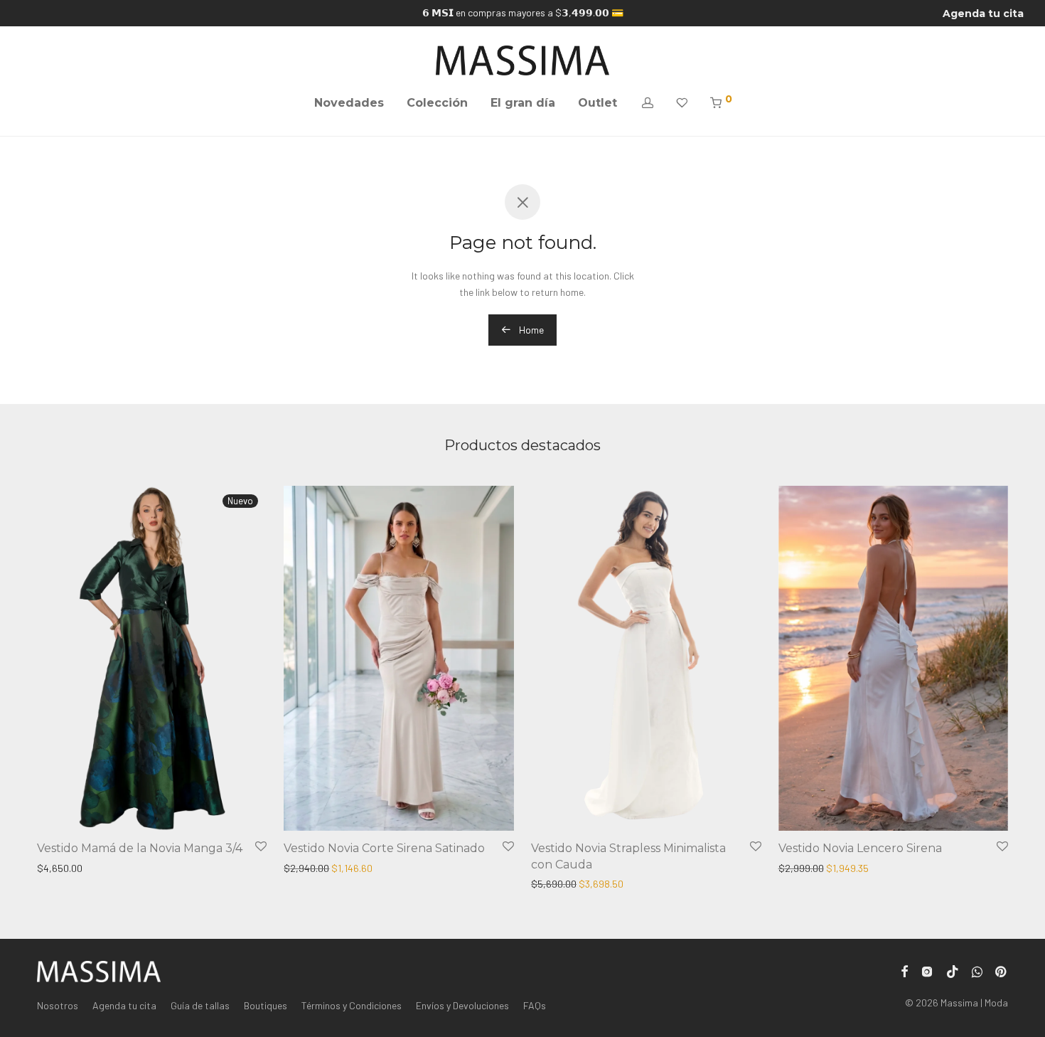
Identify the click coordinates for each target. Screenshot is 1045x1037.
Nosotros (57, 1005)
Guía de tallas (200, 1005)
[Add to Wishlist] (261, 847)
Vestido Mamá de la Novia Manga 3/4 (139, 848)
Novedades (349, 103)
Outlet (597, 103)
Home (530, 330)
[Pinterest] (1001, 970)
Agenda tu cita (983, 13)
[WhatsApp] (977, 970)
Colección (437, 103)
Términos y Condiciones (351, 1005)
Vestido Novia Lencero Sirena (860, 848)
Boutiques (265, 1005)
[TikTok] (952, 970)
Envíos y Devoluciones (462, 1005)
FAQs (534, 1005)
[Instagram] (927, 970)
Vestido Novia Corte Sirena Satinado (384, 848)
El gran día (523, 103)
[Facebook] (904, 970)
